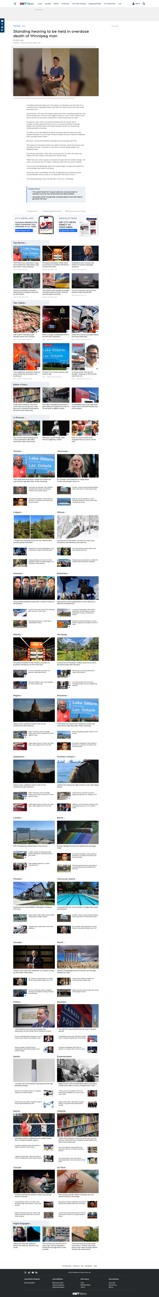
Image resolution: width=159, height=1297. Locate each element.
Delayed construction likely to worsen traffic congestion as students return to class (85, 622)
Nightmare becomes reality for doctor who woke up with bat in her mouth (26, 1245)
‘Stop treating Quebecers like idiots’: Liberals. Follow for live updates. (33, 603)
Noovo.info (112, 1282)
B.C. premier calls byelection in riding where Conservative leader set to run (73, 480)
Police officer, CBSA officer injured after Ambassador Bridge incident (41, 915)
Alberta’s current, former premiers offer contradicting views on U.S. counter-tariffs (85, 806)
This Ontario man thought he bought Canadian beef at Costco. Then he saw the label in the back (55, 292)
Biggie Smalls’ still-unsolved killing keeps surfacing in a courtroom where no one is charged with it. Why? (78, 1084)
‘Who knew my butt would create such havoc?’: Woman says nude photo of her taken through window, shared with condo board (85, 1246)
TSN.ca (83, 1287)
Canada (48, 4)
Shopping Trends (95, 4)
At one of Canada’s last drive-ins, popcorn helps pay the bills (84, 291)
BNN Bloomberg (85, 1285)
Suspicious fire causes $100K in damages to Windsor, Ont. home (32, 908)
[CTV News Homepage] (27, 4)
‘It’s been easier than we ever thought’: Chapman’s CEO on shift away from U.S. (84, 374)
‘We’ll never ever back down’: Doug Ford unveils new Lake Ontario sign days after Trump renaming (26, 265)
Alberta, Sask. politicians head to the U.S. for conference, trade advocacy (29, 725)
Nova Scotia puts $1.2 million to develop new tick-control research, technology (76, 1196)
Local (40, 4)
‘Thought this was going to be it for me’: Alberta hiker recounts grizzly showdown (32, 541)
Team (95, 1266)
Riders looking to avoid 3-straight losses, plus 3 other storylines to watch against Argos (41, 733)
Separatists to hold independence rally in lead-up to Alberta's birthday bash (76, 603)
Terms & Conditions (58, 1285)
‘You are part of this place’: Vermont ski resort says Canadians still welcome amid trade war (76, 541)
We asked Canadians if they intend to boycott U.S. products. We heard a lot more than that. (55, 265)
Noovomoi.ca (113, 1285)
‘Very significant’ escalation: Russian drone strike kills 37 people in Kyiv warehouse (26, 374)
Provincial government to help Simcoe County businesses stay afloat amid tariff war (84, 867)
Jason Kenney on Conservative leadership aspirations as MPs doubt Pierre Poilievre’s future (33, 1030)
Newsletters (88, 1266)
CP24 (82, 1282)
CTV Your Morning (79, 4)
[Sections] (15, 4)
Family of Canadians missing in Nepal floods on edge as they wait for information (25, 292)
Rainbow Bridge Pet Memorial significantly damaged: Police (76, 847)
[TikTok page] (29, 1272)
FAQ (82, 1266)
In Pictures (65, 4)
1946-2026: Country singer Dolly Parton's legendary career (53, 438)
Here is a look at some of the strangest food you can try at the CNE (84, 439)
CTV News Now (109, 4)
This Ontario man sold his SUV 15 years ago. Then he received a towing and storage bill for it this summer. (54, 1246)
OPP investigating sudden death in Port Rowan (30, 846)
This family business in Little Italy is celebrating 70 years (39, 621)
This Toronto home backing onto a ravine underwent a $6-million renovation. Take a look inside (25, 439)
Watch (56, 4)
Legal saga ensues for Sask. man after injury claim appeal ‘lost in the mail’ (41, 805)
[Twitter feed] (25, 1272)
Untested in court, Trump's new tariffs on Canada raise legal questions (83, 265)
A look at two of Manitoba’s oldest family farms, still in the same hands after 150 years (76, 664)
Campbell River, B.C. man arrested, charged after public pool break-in (77, 908)
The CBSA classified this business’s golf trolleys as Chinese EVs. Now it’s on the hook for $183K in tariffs (55, 406)
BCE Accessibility (29, 1282)
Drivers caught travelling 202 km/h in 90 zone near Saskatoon (55, 336)
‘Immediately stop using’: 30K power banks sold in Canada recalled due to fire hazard (85, 406)
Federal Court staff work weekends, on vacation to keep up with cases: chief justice (33, 971)
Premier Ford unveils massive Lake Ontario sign (55, 373)
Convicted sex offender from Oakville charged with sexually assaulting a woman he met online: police (40, 489)
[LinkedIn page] (36, 1272)
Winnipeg (16, 26)
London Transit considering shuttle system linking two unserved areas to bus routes (40, 853)
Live (119, 4)
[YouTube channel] (33, 1272)
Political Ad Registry (58, 1287)
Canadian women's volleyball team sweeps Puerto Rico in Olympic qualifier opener (33, 1139)
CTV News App (66, 1266)
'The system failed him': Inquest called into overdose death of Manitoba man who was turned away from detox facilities (54, 193)
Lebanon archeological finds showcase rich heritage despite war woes (76, 971)
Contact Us (76, 1266)
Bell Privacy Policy (57, 1282)
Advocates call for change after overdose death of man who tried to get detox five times (57, 198)
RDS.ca (111, 1287)
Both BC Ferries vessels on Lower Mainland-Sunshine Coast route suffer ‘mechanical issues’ (84, 500)
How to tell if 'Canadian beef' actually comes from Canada (24, 336)
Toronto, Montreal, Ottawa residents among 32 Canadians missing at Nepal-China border (41, 991)
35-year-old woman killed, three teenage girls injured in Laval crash (41, 610)
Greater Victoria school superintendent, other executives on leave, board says (85, 488)
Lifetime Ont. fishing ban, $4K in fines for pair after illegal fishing (78, 786)
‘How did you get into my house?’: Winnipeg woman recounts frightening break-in (84, 683)
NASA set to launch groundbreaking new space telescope (85, 336)
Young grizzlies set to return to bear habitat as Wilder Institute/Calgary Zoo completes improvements (41, 561)
